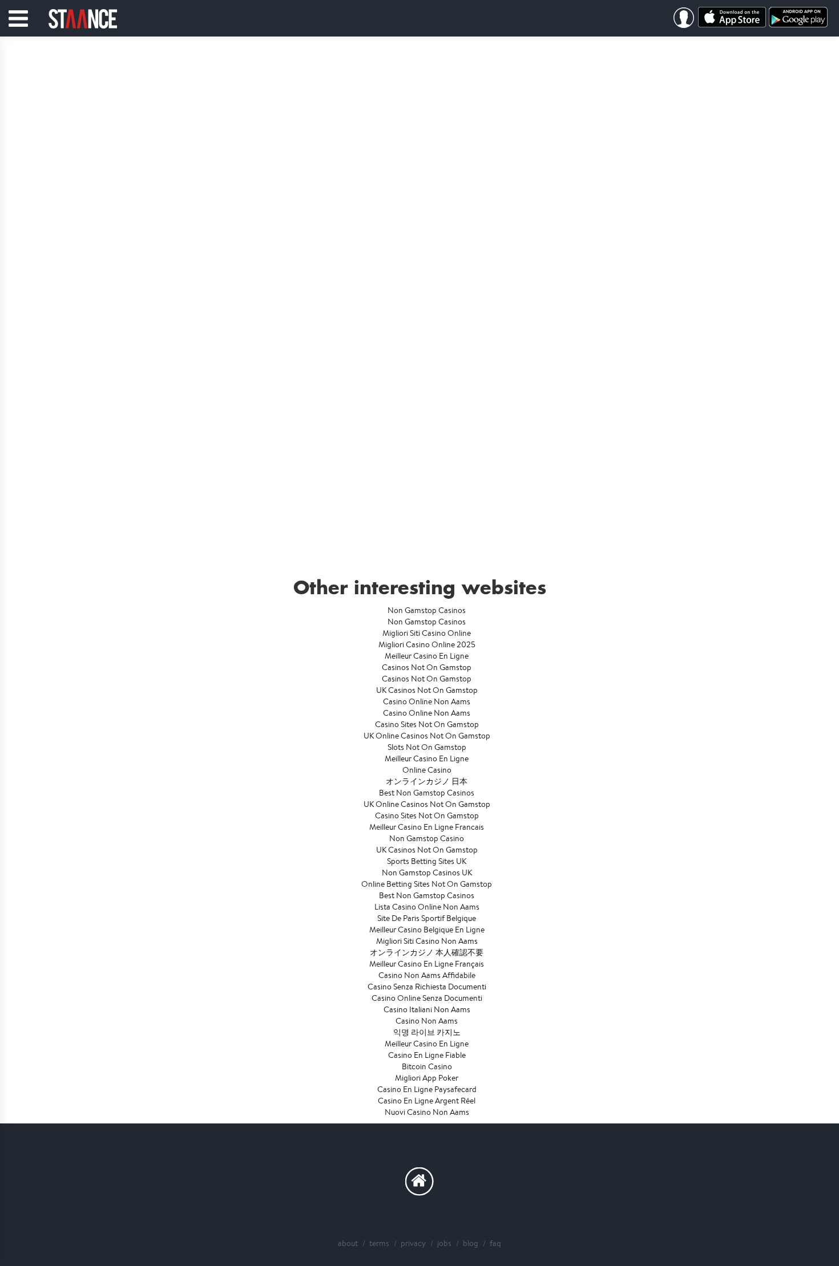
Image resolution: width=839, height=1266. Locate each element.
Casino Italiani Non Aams (427, 1009)
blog (470, 1243)
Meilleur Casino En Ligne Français (426, 964)
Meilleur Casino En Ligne (427, 656)
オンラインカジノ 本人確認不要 (426, 952)
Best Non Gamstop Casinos (426, 793)
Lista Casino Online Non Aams (426, 907)
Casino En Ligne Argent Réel (426, 1100)
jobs (444, 1243)
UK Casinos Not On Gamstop (427, 690)
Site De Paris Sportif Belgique (426, 918)
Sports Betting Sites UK (426, 861)
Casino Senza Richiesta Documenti (427, 986)
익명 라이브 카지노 (427, 1032)
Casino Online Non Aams (426, 701)
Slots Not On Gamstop (427, 747)
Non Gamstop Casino (426, 838)
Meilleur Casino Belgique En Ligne (427, 929)
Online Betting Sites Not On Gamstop (426, 884)
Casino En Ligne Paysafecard (427, 1089)
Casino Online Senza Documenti (427, 998)
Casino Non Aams (427, 1021)
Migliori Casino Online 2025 (426, 644)
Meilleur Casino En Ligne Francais (426, 827)
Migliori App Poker (426, 1078)
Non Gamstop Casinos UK (427, 872)
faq (495, 1243)
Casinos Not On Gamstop (426, 667)
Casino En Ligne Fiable (427, 1055)
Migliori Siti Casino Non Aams (427, 941)
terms (379, 1243)
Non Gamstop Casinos (427, 610)
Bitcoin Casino (427, 1066)
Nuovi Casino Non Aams (427, 1112)
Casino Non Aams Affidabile (426, 975)
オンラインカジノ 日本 (426, 781)
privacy (413, 1243)
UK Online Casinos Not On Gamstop (427, 736)
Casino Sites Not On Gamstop (427, 724)
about (348, 1243)
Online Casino (426, 770)
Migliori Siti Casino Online (426, 633)
